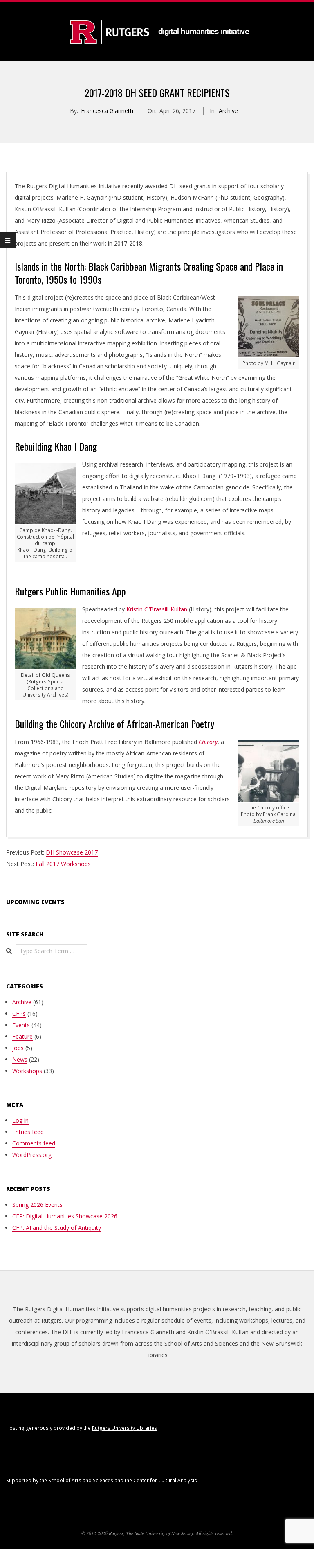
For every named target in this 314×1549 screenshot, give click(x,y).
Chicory (208, 742)
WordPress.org (32, 1155)
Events (21, 1025)
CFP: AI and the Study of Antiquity (56, 1227)
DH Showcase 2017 (72, 852)
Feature (22, 1036)
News (19, 1059)
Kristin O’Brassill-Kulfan (156, 609)
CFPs (19, 1013)
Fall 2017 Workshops (63, 864)
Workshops (27, 1071)
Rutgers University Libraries (124, 1428)
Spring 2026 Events (37, 1205)
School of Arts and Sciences (80, 1480)
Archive (228, 111)
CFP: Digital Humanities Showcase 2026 (64, 1216)
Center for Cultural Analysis (165, 1480)
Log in (20, 1120)
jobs (18, 1048)
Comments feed (33, 1143)
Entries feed (28, 1132)
